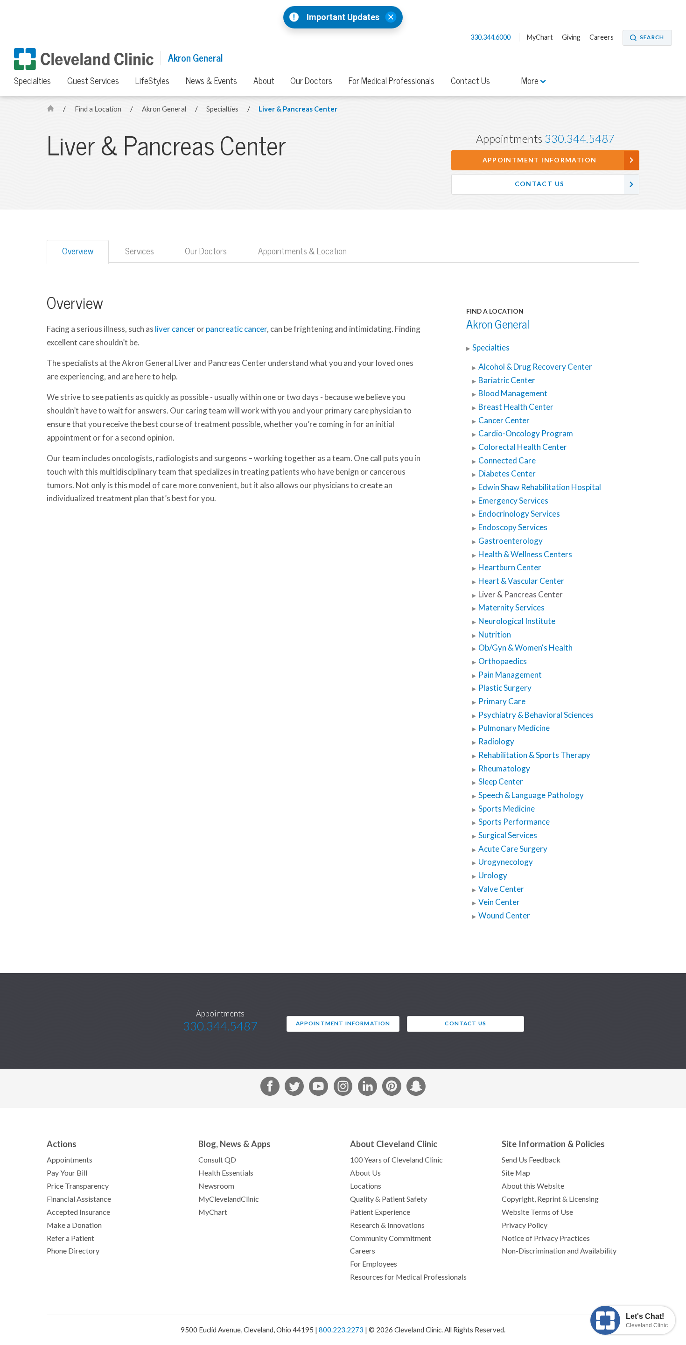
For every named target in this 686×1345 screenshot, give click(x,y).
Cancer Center (504, 420)
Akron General (195, 58)
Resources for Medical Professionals (408, 1277)
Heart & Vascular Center (521, 581)
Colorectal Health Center (522, 447)
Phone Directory (73, 1250)
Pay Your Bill (67, 1172)
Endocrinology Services (519, 514)
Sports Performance (514, 822)
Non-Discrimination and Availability (559, 1250)
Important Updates (343, 17)
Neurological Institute (516, 621)
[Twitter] (294, 1088)
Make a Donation (74, 1225)
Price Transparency (78, 1186)
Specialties (32, 80)
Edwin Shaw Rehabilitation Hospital (539, 487)
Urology (492, 875)
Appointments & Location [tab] (302, 251)
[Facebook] (270, 1088)
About (263, 80)
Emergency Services (513, 501)
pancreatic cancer (236, 329)
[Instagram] (343, 1088)
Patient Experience (380, 1212)
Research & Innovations (387, 1225)
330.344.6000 (491, 37)
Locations (365, 1186)
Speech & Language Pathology (531, 795)
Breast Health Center (515, 407)
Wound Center (504, 916)
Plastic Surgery (505, 688)
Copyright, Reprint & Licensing (550, 1199)
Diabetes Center (507, 474)
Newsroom (216, 1186)
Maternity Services (511, 607)
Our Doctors (311, 80)
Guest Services (93, 80)
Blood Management (512, 393)
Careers (601, 37)
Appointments (69, 1159)
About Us (365, 1172)
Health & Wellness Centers (525, 554)
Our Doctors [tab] (206, 251)
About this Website (533, 1186)
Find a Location (99, 109)
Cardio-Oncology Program (525, 433)
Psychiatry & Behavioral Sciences (536, 715)
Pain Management (510, 675)
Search (652, 37)
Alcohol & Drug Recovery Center (535, 367)
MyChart (540, 37)
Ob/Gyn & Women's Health (525, 648)
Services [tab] (139, 251)
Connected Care (507, 460)
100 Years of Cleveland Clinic (396, 1159)
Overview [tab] (77, 251)
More (530, 80)
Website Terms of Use (537, 1212)
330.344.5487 (580, 139)
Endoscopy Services (512, 527)
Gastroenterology (510, 541)
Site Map (516, 1172)
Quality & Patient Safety (388, 1199)
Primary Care (501, 701)
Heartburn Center (509, 567)
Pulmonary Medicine (514, 728)
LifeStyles (152, 80)
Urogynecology (505, 862)
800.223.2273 (341, 1329)
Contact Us (470, 80)
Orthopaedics (502, 661)
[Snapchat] (416, 1088)
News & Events (211, 80)
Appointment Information (540, 160)
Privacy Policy (524, 1225)
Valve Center (501, 889)
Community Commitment (390, 1238)
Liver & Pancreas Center (298, 109)
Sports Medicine (506, 809)
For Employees (373, 1263)
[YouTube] (318, 1088)
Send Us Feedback (531, 1159)
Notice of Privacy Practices (546, 1238)
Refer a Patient (70, 1238)
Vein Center (499, 902)
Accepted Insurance (78, 1212)
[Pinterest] (391, 1088)
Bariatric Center (506, 380)
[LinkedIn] (367, 1088)
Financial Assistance (79, 1199)
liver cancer (175, 329)
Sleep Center (500, 782)
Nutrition (494, 635)
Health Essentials (225, 1172)
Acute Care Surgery (512, 849)
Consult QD (217, 1159)
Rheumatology (504, 769)
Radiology (496, 741)
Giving (571, 37)
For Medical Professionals (391, 80)
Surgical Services (507, 835)
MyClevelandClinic (228, 1199)
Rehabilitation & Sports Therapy (534, 755)
